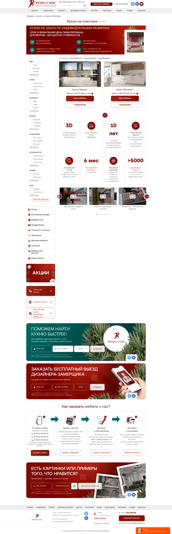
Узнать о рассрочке (101, 453)
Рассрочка (107, 10)
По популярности (75, 58)
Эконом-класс (38, 192)
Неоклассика (37, 83)
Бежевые (36, 68)
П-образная (37, 123)
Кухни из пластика (52, 16)
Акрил (35, 108)
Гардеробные (37, 225)
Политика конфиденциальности (74, 531)
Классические (38, 86)
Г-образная (37, 126)
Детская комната (39, 241)
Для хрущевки (38, 141)
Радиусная (36, 119)
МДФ (35, 101)
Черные (36, 71)
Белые (35, 65)
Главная (34, 10)
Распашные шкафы (40, 215)
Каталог (62, 10)
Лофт (35, 89)
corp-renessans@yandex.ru (132, 523)
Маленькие (37, 177)
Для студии (37, 137)
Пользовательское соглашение (98, 531)
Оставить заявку (40, 453)
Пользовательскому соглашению (62, 356)
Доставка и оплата (78, 10)
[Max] (137, 4)
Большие (36, 174)
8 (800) (127, 513)
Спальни (35, 246)
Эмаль (35, 104)
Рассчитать (80, 98)
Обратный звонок (132, 518)
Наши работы (37, 258)
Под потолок (37, 162)
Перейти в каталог (132, 453)
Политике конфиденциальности (43, 356)
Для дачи (36, 144)
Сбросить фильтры (40, 199)
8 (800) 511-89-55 (121, 4)
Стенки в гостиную (40, 230)
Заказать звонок (101, 4)
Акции (119, 10)
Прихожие (36, 235)
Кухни (38, 16)
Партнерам (122, 507)
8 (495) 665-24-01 (121, 1)
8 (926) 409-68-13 (121, 6)
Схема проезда (100, 518)
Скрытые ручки (38, 156)
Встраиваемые (38, 159)
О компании (48, 10)
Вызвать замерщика (70, 453)
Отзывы (130, 10)
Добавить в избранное (102, 523)
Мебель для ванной (37, 252)
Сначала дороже (104, 58)
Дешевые (36, 189)
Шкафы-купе (37, 220)
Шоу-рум (94, 10)
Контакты (141, 10)
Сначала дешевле (90, 58)
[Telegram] (133, 4)
